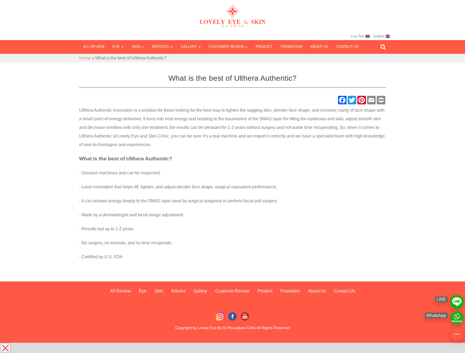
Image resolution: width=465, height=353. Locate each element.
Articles (161, 47)
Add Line (457, 299)
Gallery (189, 47)
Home (85, 58)
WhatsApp (457, 315)
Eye (116, 47)
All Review (93, 47)
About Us (319, 47)
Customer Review (227, 47)
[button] (383, 47)
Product (264, 47)
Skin (136, 47)
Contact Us (347, 47)
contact (457, 331)
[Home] (232, 11)
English (379, 36)
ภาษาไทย (357, 36)
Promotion (291, 47)
